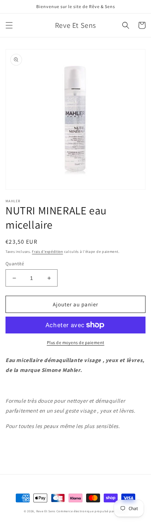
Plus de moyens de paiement (75, 342)
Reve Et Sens (45, 511)
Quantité (14, 264)
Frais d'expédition (47, 251)
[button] (9, 25)
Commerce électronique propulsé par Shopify (91, 511)
